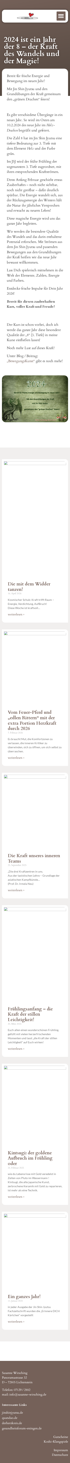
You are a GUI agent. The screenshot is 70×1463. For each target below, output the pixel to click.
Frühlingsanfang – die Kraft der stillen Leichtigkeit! (30, 1014)
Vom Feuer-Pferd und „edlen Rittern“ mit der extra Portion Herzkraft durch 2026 (32, 720)
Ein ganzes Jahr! (24, 1297)
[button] (61, 16)
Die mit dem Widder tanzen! (29, 586)
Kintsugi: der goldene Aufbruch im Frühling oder (30, 1158)
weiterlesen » (16, 614)
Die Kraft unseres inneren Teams (34, 858)
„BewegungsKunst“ (21, 361)
